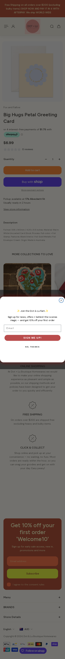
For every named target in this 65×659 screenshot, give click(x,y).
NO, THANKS (32, 347)
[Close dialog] (61, 300)
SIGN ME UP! (32, 337)
